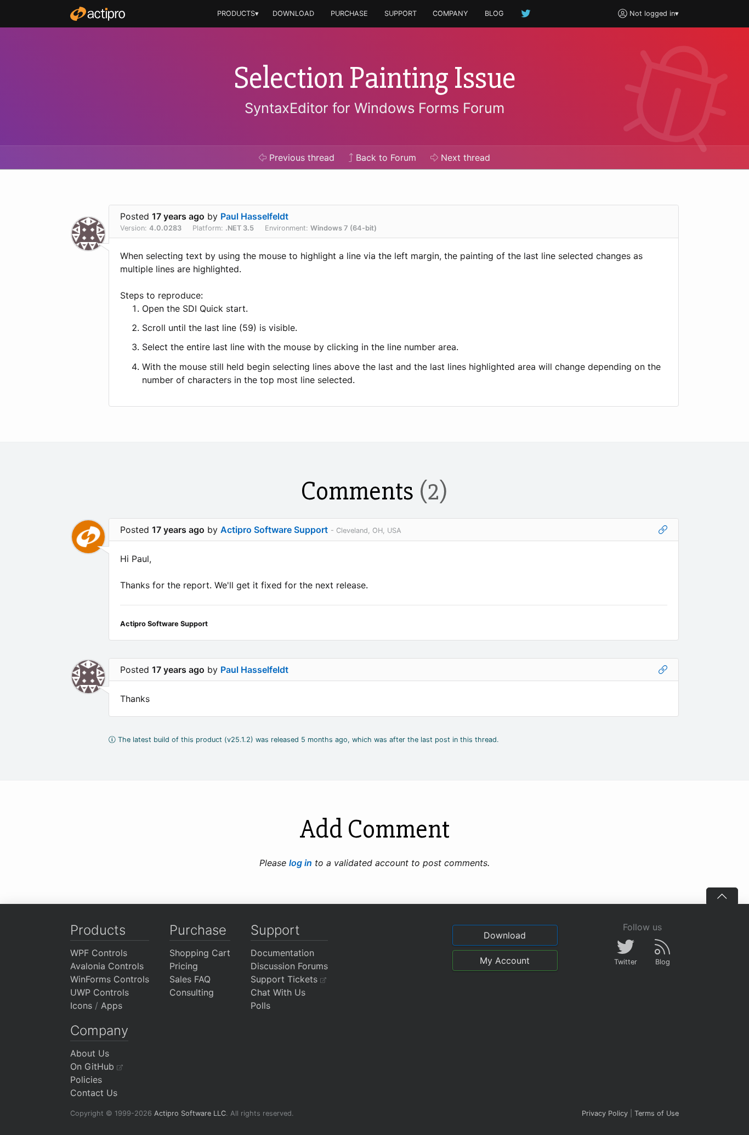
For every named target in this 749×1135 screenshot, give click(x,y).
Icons (81, 1005)
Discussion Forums (289, 965)
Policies (86, 1079)
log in (300, 862)
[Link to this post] (663, 529)
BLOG (494, 13)
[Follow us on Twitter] (526, 13)
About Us (89, 1053)
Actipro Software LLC (190, 1113)
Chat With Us (278, 992)
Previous (300, 157)
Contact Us (93, 1092)
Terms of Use (656, 1113)
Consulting (191, 992)
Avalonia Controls (107, 965)
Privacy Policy (605, 1113)
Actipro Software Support (274, 529)
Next (464, 157)
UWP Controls (99, 992)
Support (275, 930)
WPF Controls (98, 952)
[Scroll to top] (722, 895)
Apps (111, 1005)
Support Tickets (285, 979)
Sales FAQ (190, 979)
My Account (505, 960)
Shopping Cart (199, 952)
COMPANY (450, 13)
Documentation (282, 952)
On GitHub (93, 1066)
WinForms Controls (109, 979)
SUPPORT (400, 13)
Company (99, 1030)
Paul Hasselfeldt (254, 216)
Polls (260, 1005)
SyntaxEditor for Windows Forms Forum (374, 107)
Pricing (183, 965)
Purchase (197, 930)
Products (98, 930)
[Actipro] (97, 14)
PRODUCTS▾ (238, 13)
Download (505, 935)
